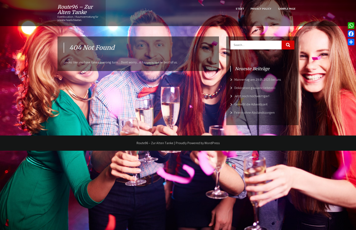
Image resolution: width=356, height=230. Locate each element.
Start (240, 9)
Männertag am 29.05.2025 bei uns (257, 79)
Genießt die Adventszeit (251, 104)
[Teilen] (351, 42)
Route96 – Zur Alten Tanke (75, 9)
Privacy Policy (261, 9)
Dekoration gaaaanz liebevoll (254, 88)
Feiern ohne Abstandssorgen (254, 112)
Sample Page (286, 9)
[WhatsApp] (351, 25)
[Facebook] (351, 34)
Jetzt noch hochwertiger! (251, 96)
